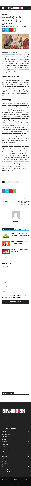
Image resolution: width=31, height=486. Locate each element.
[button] (2, 8)
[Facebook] (3, 30)
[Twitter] (7, 30)
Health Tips (5, 444)
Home (3, 12)
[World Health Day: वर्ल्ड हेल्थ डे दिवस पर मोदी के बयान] (6, 243)
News (3, 454)
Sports (3, 466)
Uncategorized (6, 471)
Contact (22, 481)
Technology (5, 469)
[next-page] (5, 258)
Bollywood (4, 431)
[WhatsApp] (14, 30)
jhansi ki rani (9, 181)
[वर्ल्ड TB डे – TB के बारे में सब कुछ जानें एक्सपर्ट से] (6, 251)
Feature (4, 439)
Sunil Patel (16, 181)
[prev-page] (3, 258)
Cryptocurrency (6, 434)
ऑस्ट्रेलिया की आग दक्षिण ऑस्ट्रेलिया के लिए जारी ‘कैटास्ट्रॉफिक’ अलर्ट (23, 202)
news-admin (6, 26)
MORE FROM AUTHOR (20, 229)
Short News (5, 461)
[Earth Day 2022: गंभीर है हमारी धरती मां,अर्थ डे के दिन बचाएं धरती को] (6, 235)
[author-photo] (16, 219)
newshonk (4, 456)
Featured (4, 441)
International (5, 449)
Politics (4, 459)
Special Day (8, 12)
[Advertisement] (15, 3)
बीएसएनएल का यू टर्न (6, 201)
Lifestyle (4, 451)
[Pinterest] (11, 30)
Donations (4, 436)
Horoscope (5, 446)
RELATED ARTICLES (8, 229)
